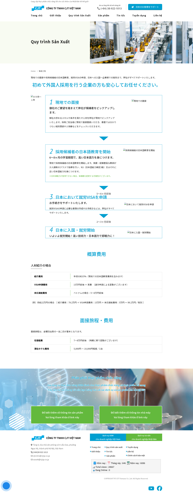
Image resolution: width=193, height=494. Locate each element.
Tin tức (121, 15)
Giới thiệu (55, 15)
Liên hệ (157, 15)
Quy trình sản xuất (114, 447)
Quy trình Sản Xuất (80, 15)
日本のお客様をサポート (147, 6)
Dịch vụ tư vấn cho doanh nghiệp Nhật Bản (144, 437)
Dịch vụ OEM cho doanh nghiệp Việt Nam (108, 437)
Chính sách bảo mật (136, 455)
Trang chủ (36, 15)
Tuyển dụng (139, 15)
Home (33, 71)
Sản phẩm (103, 15)
